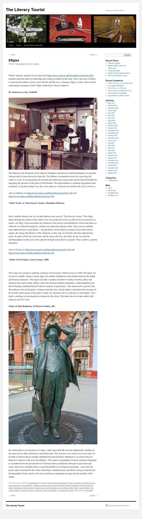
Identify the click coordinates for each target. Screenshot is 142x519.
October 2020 (112, 105)
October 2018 (112, 165)
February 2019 (113, 155)
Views (12, 54)
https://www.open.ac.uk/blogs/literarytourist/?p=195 (50, 192)
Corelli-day (123, 93)
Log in (110, 188)
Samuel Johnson (27, 490)
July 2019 (111, 143)
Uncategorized (32, 483)
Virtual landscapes (114, 70)
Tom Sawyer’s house (66, 490)
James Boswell (14, 485)
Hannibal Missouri (61, 483)
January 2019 (112, 158)
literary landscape (72, 485)
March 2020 (112, 123)
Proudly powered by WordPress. (119, 505)
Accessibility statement (33, 45)
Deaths (93, 54)
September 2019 (113, 138)
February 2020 (113, 125)
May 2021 (111, 103)
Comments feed (113, 193)
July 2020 (111, 113)
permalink (89, 490)
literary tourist (40, 488)
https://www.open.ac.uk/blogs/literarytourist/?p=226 (70, 75)
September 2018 (113, 168)
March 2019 (112, 153)
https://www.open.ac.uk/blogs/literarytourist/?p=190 (31, 196)
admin (36, 64)
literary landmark (59, 485)
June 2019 (111, 145)
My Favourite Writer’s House (117, 75)
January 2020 (112, 128)
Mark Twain (74, 488)
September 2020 (113, 108)
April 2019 (111, 150)
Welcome (123, 88)
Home (11, 45)
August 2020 (112, 110)
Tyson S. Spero (113, 90)
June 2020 (111, 115)
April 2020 (111, 120)
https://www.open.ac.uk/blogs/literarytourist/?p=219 (48, 249)
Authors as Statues (114, 63)
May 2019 (111, 148)
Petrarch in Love (126, 90)
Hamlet (50, 483)
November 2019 (113, 133)
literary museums (86, 485)
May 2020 (111, 118)
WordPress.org (113, 195)
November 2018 (113, 163)
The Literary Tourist (25, 9)
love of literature (52, 488)
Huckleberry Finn (88, 483)
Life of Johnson (46, 485)
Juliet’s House (124, 95)
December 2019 (113, 130)
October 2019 (112, 135)
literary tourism (28, 488)
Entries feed (112, 190)
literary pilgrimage (15, 488)
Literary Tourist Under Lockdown (119, 73)
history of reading (75, 483)
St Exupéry (39, 490)
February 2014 (113, 170)
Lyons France (64, 488)
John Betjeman (26, 485)
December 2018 (113, 160)
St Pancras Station (50, 490)
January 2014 (112, 173)
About (18, 45)
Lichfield (36, 485)
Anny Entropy (112, 95)
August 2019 (112, 140)
